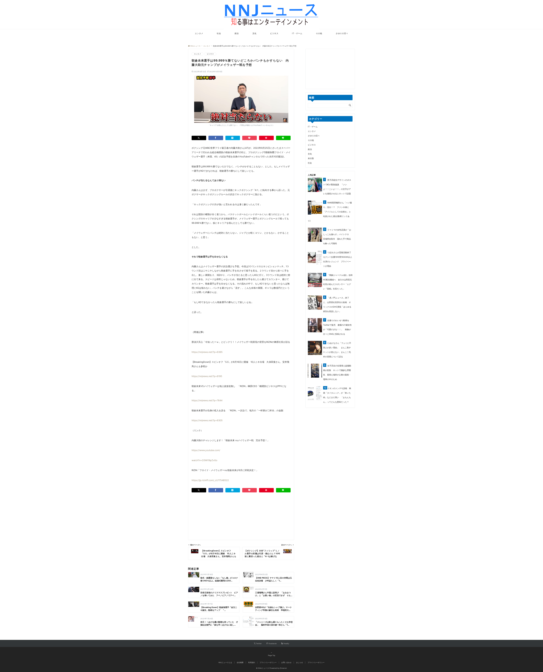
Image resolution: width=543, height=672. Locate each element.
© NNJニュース (262, 668)
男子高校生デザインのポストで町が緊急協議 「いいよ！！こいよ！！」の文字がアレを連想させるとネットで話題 (337, 187)
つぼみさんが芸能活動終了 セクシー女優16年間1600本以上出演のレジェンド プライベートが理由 (338, 259)
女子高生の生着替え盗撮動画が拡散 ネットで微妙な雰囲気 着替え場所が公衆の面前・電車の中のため (337, 372)
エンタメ (197, 54)
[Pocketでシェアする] (249, 138)
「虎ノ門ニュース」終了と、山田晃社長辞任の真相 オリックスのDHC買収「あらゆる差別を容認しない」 (337, 305)
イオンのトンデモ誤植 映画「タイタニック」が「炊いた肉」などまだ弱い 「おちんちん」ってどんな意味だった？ (337, 395)
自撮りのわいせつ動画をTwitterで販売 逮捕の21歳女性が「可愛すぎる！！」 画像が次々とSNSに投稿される (337, 327)
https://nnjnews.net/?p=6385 (207, 352)
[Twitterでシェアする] (199, 138)
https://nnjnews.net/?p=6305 (207, 420)
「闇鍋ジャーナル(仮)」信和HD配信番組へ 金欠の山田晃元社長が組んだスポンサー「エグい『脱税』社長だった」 (338, 282)
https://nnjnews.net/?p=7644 (207, 400)
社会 (310, 163)
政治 (310, 149)
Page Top (271, 655)
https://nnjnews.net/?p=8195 (207, 376)
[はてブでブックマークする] (232, 138)
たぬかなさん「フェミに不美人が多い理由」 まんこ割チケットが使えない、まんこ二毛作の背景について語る (337, 350)
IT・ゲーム (313, 126)
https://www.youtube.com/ (206, 450)
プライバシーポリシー (316, 663)
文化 (310, 154)
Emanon (283, 668)
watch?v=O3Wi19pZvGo (204, 460)
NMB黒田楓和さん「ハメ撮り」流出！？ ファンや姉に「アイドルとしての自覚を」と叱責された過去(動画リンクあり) (330, 211)
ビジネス (210, 54)
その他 (311, 140)
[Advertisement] (241, 512)
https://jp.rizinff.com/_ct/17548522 (210, 480)
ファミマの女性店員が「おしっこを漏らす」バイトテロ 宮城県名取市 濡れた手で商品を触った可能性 (337, 237)
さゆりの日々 (314, 135)
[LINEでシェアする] (283, 138)
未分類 (311, 158)
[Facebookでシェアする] (215, 138)
